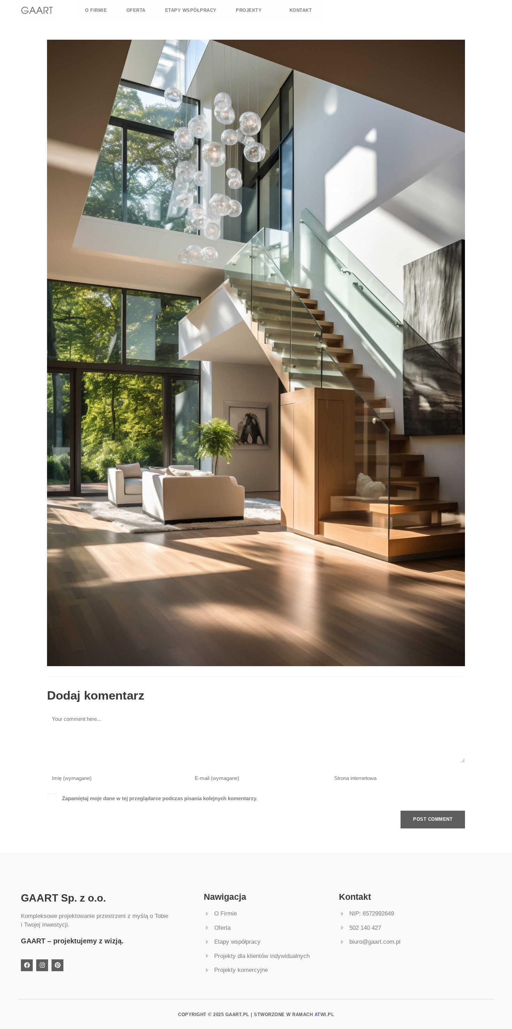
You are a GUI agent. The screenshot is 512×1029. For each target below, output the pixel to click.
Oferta (136, 10)
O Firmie (96, 10)
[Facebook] (27, 965)
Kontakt (300, 10)
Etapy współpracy (191, 10)
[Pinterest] (57, 965)
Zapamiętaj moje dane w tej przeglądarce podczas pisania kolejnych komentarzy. (159, 798)
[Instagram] (42, 965)
